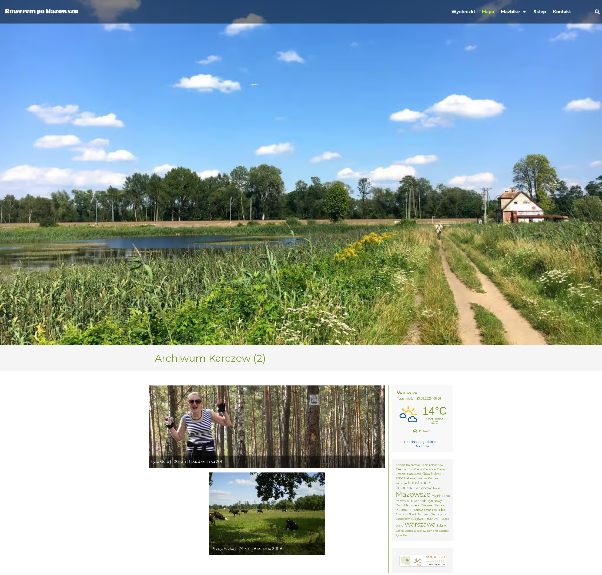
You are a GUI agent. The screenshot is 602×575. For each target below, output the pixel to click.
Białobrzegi (413, 465)
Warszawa (420, 524)
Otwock (438, 505)
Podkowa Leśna (421, 510)
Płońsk (412, 514)
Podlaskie (438, 510)
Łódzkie (444, 530)
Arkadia (400, 465)
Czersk (418, 469)
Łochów (421, 530)
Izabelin (409, 478)
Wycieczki (463, 11)
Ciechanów (404, 469)
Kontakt (562, 11)
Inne (399, 478)
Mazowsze (413, 494)
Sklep (540, 11)
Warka (400, 525)
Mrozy (415, 501)
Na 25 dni (423, 446)
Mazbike (510, 11)
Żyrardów (401, 535)
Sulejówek (417, 518)
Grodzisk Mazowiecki (408, 474)
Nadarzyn (426, 501)
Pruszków (402, 514)
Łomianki (432, 530)
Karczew (433, 478)
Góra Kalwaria (433, 474)
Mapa (488, 11)
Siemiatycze (438, 514)
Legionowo (423, 488)
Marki (436, 488)
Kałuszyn (401, 483)
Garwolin (429, 469)
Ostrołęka (426, 505)
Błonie (424, 465)
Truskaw (431, 518)
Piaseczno (404, 510)
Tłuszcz (444, 518)
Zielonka (410, 530)
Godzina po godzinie (420, 442)
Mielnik (436, 495)
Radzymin (423, 514)
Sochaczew (403, 518)
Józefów (421, 478)
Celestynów (436, 465)
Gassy (441, 469)
